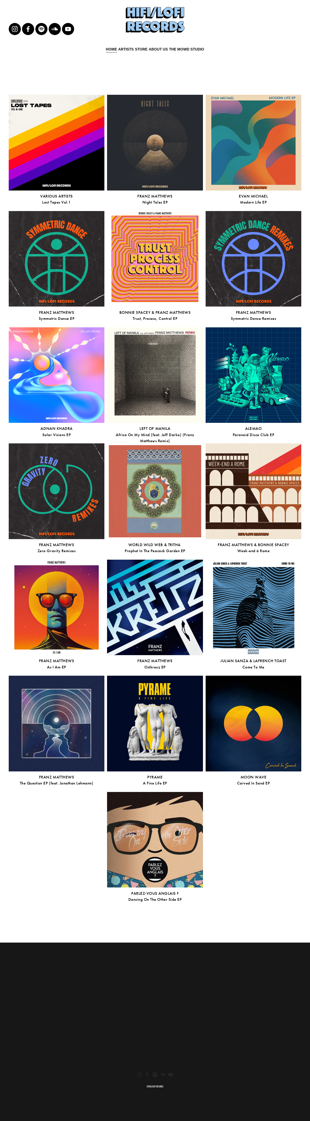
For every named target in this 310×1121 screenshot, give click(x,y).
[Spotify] (41, 29)
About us (158, 49)
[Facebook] (28, 29)
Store (141, 49)
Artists (126, 49)
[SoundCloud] (55, 29)
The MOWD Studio (186, 49)
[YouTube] (68, 29)
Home (111, 49)
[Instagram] (15, 29)
